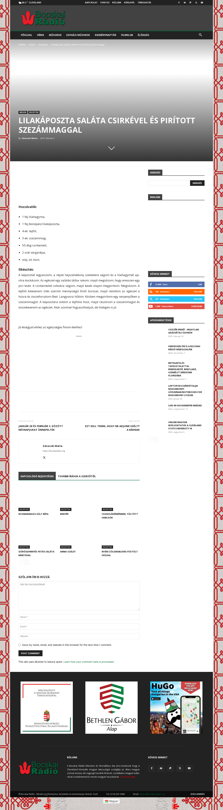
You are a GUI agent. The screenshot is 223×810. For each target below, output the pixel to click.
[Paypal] (190, 2)
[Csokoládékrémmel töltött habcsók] (121, 498)
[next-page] (26, 562)
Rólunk (116, 2)
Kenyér (64, 514)
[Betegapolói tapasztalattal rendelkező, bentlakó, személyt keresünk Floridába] (156, 367)
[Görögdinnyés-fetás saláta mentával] (37, 535)
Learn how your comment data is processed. (89, 661)
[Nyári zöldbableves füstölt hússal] (121, 535)
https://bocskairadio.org (54, 451)
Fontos (104, 2)
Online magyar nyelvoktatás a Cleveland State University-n (185, 425)
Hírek (40, 35)
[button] (200, 35)
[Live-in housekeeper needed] (156, 410)
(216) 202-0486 (117, 794)
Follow (198, 291)
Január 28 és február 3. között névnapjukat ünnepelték (40, 427)
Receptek (43, 44)
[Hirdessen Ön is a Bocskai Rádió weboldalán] (157, 351)
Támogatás (144, 2)
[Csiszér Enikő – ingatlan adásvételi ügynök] (157, 334)
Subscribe (196, 306)
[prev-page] (20, 562)
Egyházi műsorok (78, 35)
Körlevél (129, 2)
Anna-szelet (68, 551)
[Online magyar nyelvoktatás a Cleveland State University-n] (156, 427)
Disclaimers (198, 794)
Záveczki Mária (30, 138)
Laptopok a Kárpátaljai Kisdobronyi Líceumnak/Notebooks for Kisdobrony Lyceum (185, 390)
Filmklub (127, 35)
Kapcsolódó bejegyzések (37, 476)
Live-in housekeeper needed (185, 405)
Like (200, 284)
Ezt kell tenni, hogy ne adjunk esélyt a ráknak (112, 427)
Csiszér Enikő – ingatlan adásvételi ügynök (183, 331)
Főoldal (26, 35)
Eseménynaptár (105, 35)
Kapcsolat (91, 2)
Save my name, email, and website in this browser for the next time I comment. (67, 644)
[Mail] (184, 2)
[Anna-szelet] (79, 535)
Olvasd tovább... (128, 776)
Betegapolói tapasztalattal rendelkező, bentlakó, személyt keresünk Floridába (182, 369)
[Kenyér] (79, 498)
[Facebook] (179, 2)
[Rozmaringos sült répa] (37, 498)
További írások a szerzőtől (77, 476)
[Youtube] (202, 2)
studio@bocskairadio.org (152, 794)
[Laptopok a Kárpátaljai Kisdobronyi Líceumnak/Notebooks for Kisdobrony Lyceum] (156, 390)
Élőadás (143, 35)
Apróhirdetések (161, 320)
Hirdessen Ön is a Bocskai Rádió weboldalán (184, 348)
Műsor (32, 44)
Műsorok (55, 35)
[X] (196, 2)
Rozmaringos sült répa (33, 514)
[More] (136, 173)
